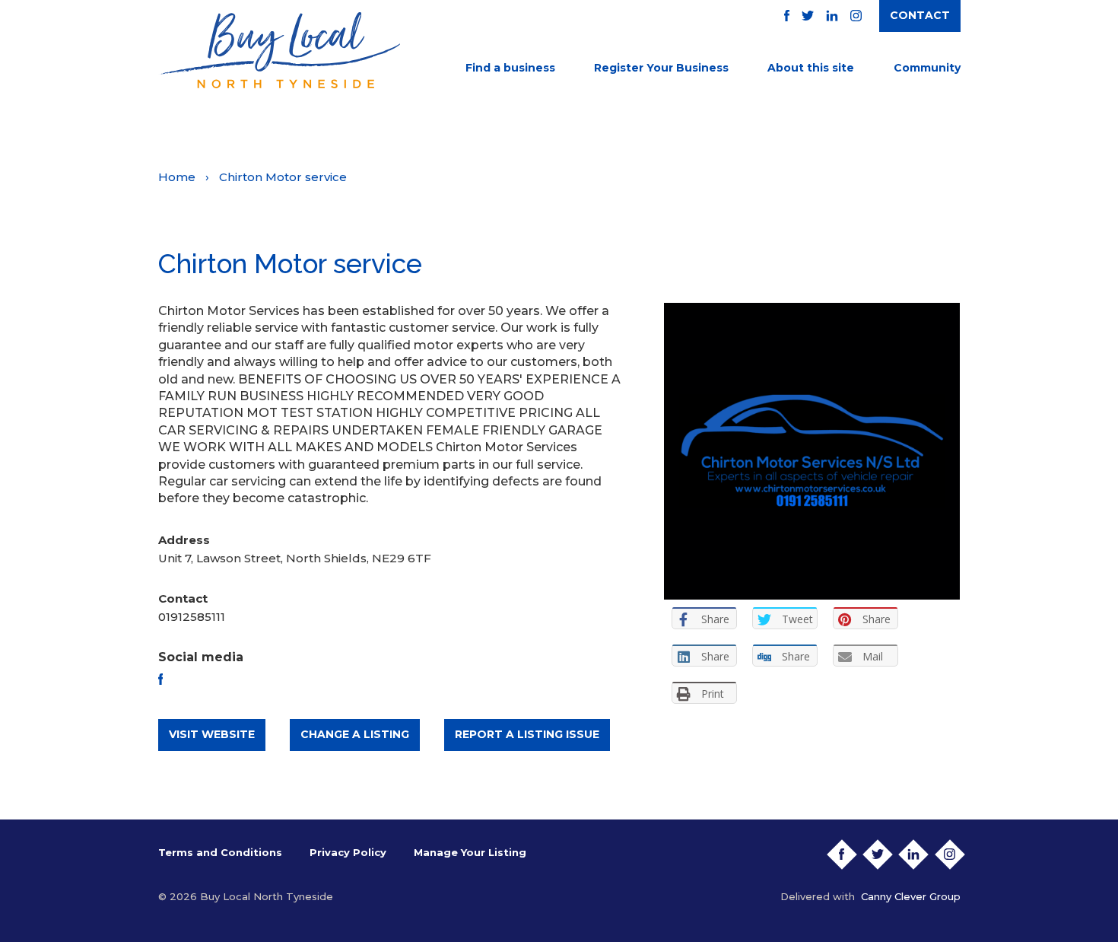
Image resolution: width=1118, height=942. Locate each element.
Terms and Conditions (220, 852)
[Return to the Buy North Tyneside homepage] (279, 50)
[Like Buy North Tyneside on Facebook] (786, 15)
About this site (810, 68)
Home (176, 177)
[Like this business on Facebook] (161, 679)
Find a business (510, 68)
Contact (920, 15)
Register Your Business (661, 68)
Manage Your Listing (470, 852)
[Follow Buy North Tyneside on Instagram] (856, 15)
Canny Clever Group (911, 896)
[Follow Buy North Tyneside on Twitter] (808, 16)
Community (927, 68)
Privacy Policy (348, 852)
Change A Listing (354, 734)
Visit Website (212, 734)
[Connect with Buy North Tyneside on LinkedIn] (832, 15)
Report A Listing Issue (527, 734)
